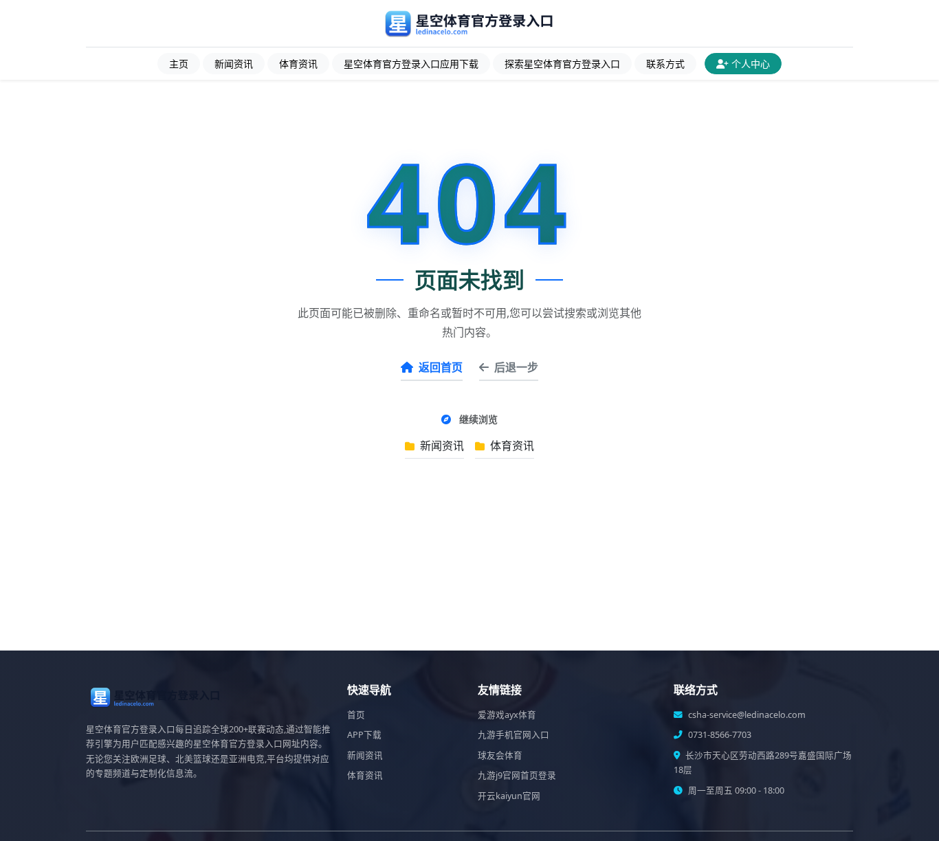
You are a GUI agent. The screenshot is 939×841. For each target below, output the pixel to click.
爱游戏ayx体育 (507, 715)
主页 (178, 63)
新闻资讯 (233, 63)
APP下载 (364, 735)
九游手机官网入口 (513, 735)
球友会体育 (500, 755)
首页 (356, 715)
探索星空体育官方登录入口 (562, 63)
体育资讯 (298, 63)
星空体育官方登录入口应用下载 (411, 63)
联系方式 (665, 63)
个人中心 (750, 63)
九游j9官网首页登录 (517, 775)
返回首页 (441, 367)
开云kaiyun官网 (509, 796)
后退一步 (516, 367)
